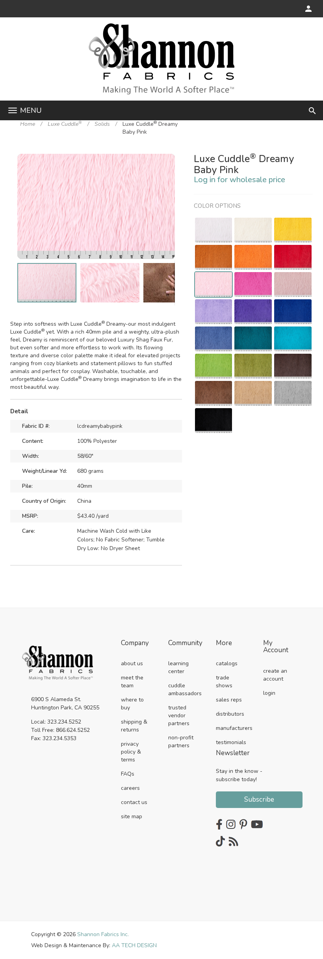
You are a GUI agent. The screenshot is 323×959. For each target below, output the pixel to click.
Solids (102, 124)
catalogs (227, 663)
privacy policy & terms (131, 751)
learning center (178, 667)
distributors (230, 714)
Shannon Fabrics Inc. (103, 934)
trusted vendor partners (178, 715)
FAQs (127, 774)
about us (132, 663)
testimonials (231, 742)
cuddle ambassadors (185, 689)
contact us (134, 802)
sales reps (229, 699)
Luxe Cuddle (65, 124)
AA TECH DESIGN (134, 945)
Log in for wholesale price (239, 179)
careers (130, 788)
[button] (168, 161)
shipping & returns (134, 725)
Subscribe (259, 799)
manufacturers (234, 728)
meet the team (132, 681)
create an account (275, 675)
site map (131, 816)
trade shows (224, 681)
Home (27, 124)
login (269, 693)
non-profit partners (180, 741)
